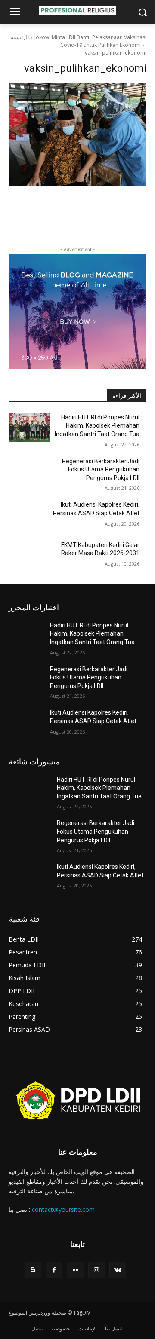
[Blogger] (33, 1270)
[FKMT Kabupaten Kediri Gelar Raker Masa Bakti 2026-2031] (29, 555)
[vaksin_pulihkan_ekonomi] (77, 134)
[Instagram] (96, 1270)
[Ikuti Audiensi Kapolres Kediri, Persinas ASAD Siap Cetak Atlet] (29, 515)
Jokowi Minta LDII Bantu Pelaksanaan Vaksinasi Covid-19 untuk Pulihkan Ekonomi (90, 41)
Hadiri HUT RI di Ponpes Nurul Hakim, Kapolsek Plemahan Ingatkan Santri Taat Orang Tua (97, 425)
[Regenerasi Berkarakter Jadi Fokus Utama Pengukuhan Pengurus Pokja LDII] (29, 471)
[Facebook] (54, 1270)
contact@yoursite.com (63, 1209)
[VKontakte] (117, 1270)
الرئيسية (20, 37)
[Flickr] (75, 1270)
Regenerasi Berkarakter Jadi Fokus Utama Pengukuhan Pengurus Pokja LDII (101, 469)
